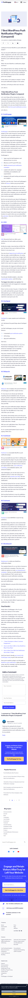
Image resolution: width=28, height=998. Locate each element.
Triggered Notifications (6, 939)
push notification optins (16, 333)
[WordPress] (15, 930)
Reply (3, 735)
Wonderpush (4, 561)
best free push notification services (17, 107)
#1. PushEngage (6, 114)
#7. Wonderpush (6, 544)
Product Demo (4, 971)
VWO (2, 239)
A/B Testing (3, 942)
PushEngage (4, 131)
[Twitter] (14, 851)
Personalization (17, 948)
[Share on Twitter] (8, 43)
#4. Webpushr (5, 371)
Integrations (4, 973)
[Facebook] (9, 851)
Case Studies (6, 819)
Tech (5, 835)
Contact (3, 928)
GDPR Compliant (17, 951)
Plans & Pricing (4, 966)
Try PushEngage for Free (14, 759)
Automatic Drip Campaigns (20, 939)
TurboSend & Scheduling (19, 949)
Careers (3, 929)
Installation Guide (8, 826)
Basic (5, 815)
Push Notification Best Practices (11, 773)
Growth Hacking (7, 824)
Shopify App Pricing (5, 968)
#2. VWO (4, 222)
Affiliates (16, 928)
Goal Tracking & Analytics (6, 948)
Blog (15, 926)
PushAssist (4, 452)
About (2, 925)
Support (3, 963)
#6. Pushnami (5, 500)
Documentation (4, 965)
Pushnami (3, 517)
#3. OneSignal (5, 301)
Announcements (7, 812)
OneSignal (3, 318)
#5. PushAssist (5, 436)
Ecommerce (6, 821)
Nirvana (19, 40)
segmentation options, (7, 279)
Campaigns (6, 817)
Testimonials (4, 926)
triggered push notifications (16, 253)
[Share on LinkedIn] (13, 43)
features (8, 183)
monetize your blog (15, 476)
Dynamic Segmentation (19, 941)
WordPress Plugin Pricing (6, 970)
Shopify (5, 833)
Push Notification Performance (11, 832)
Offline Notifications (5, 941)
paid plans (5, 216)
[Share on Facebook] (3, 43)
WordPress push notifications (8, 662)
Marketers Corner (8, 828)
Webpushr (3, 388)
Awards (5, 813)
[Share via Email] (18, 43)
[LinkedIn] (20, 930)
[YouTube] (19, 851)
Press (15, 925)
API (2, 974)
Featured (6, 823)
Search (24, 842)
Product (5, 830)
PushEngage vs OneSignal (7, 976)
